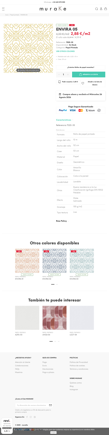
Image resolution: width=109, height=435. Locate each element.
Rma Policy (61, 221)
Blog (71, 386)
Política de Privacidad (79, 362)
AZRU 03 (18, 335)
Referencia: (61, 42)
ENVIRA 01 (19, 279)
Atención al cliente (22, 362)
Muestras (18, 372)
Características (64, 120)
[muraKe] (54, 8)
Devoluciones (47, 369)
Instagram (74, 390)
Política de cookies (77, 366)
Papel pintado (72, 48)
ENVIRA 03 (74, 279)
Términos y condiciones (79, 369)
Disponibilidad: (62, 45)
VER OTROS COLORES (65, 51)
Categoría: (60, 48)
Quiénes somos (76, 383)
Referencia (61, 125)
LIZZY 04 (73, 335)
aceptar (53, 432)
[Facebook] (27, 417)
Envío (44, 366)
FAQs (17, 369)
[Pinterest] (35, 417)
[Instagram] (30, 417)
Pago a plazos (48, 372)
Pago (44, 362)
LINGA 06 (46, 335)
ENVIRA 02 (46, 279)
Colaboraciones (21, 366)
